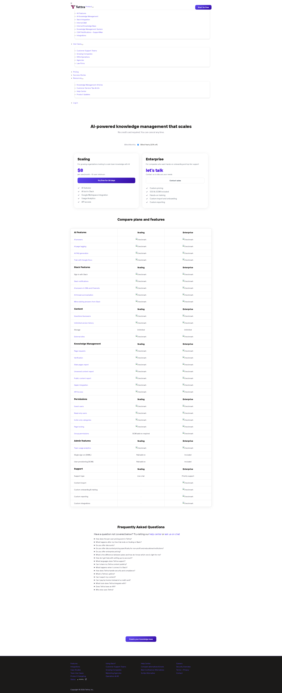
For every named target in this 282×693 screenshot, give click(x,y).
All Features (81, 13)
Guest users (79, 406)
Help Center (81, 91)
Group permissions (81, 433)
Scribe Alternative (148, 673)
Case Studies (75, 670)
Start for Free (203, 7)
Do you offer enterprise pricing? (108, 551)
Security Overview (183, 667)
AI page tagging (80, 246)
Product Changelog (78, 676)
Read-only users (80, 413)
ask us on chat (172, 534)
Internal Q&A (82, 23)
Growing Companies (84, 54)
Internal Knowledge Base (86, 26)
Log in (75, 103)
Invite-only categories (82, 420)
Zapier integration (81, 385)
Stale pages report (81, 364)
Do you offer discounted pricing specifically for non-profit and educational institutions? (130, 548)
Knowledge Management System (90, 29)
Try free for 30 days (106, 180)
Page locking (79, 427)
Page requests (79, 351)
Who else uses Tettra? (104, 590)
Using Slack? (111, 663)
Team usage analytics (82, 448)
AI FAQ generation (81, 253)
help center (155, 534)
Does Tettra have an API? (106, 586)
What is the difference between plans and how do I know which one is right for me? (128, 555)
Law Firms (81, 63)
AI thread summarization (83, 295)
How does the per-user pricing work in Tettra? (114, 539)
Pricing (76, 72)
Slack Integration (83, 19)
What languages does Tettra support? (110, 561)
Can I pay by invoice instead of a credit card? (113, 580)
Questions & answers (82, 316)
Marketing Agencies (113, 673)
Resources (77, 78)
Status (77, 679)
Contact (179, 673)
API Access (78, 392)
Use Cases (77, 44)
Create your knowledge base (141, 639)
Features (74, 663)
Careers (179, 663)
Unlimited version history (84, 323)
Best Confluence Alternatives (152, 670)
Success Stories (79, 75)
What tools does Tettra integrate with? (111, 583)
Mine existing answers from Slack (87, 302)
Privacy (186, 670)
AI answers (78, 239)
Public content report (82, 378)
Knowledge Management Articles (90, 85)
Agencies (80, 60)
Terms (178, 670)
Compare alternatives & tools (152, 667)
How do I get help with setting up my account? (114, 558)
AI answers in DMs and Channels (87, 288)
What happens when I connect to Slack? (111, 567)
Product (88, 6)
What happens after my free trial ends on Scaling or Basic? (119, 542)
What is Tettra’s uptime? (105, 574)
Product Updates (83, 94)
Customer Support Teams (87, 51)
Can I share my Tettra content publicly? (111, 564)
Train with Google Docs (83, 260)
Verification (78, 358)
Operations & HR (112, 676)
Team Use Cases (77, 673)
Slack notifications (81, 281)
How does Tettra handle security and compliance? (115, 570)
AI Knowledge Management (87, 16)
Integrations (81, 35)
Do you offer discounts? (105, 545)
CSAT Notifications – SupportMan (90, 32)
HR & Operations (83, 57)
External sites (79, 336)
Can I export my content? (106, 577)
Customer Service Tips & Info (88, 88)
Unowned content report (84, 371)
